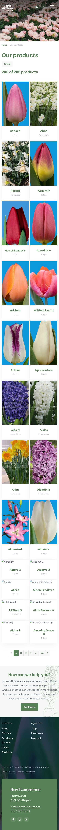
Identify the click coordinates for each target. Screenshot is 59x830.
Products (7, 738)
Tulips (34, 728)
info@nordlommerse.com (25, 807)
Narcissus (37, 733)
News (5, 728)
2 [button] (21, 653)
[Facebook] (13, 819)
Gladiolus (7, 752)
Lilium (5, 747)
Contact (6, 733)
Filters (7, 63)
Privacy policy (8, 772)
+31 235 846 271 (20, 811)
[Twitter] (26, 819)
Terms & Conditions (26, 772)
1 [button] (16, 653)
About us (7, 724)
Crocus (6, 743)
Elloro (46, 767)
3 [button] (26, 653)
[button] (47, 653)
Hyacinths (37, 724)
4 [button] (31, 653)
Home (4, 45)
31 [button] (42, 653)
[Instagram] (20, 819)
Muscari (36, 738)
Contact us (30, 706)
